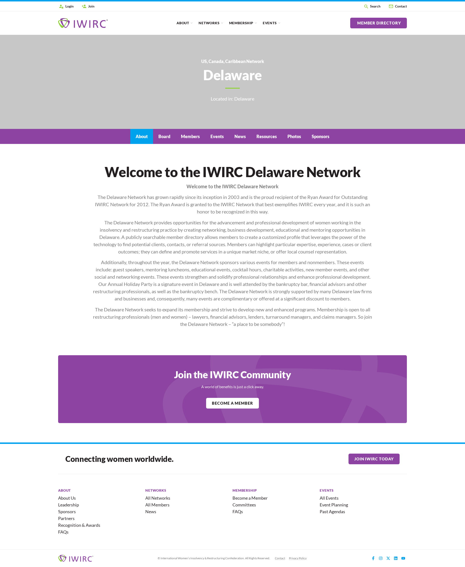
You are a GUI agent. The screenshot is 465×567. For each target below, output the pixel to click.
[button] (372, 6)
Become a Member (250, 498)
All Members (157, 504)
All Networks (157, 498)
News (150, 511)
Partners (66, 518)
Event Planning (334, 504)
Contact (280, 558)
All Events (329, 498)
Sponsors (67, 511)
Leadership (68, 504)
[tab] (141, 136)
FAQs (63, 532)
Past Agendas (332, 511)
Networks (209, 23)
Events (270, 23)
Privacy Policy (298, 558)
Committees (244, 504)
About (183, 23)
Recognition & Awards (77, 525)
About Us (67, 498)
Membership (241, 23)
